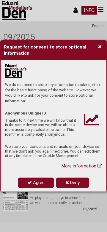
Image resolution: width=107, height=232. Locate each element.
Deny (74, 182)
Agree (38, 182)
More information (79, 166)
